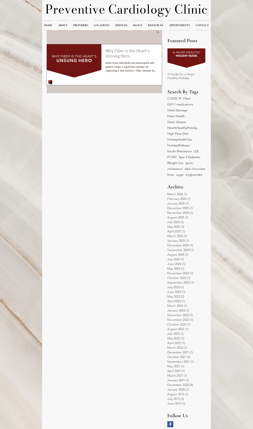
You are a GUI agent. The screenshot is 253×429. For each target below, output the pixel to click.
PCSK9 (171, 157)
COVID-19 (174, 98)
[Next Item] (199, 59)
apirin (189, 163)
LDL (196, 151)
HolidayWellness (178, 145)
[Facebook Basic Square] (170, 424)
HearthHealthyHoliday (182, 128)
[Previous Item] (173, 59)
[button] (62, 25)
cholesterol (175, 169)
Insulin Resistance (179, 151)
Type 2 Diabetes (189, 157)
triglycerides (194, 175)
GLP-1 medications (180, 104)
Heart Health (176, 116)
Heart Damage (177, 110)
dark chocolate (195, 169)
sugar (180, 175)
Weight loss (175, 163)
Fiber (186, 98)
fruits (170, 175)
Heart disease (176, 122)
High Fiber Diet (177, 134)
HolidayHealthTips (179, 139)
